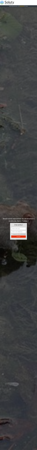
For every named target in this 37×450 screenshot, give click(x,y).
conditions (18, 234)
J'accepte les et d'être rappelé (19, 234)
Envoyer (18, 236)
